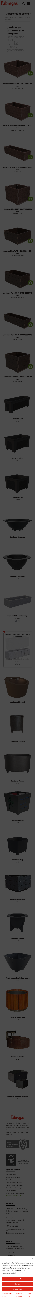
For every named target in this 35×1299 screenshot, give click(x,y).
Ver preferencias (17, 1289)
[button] (32, 1258)
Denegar (17, 1284)
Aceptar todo (17, 1279)
